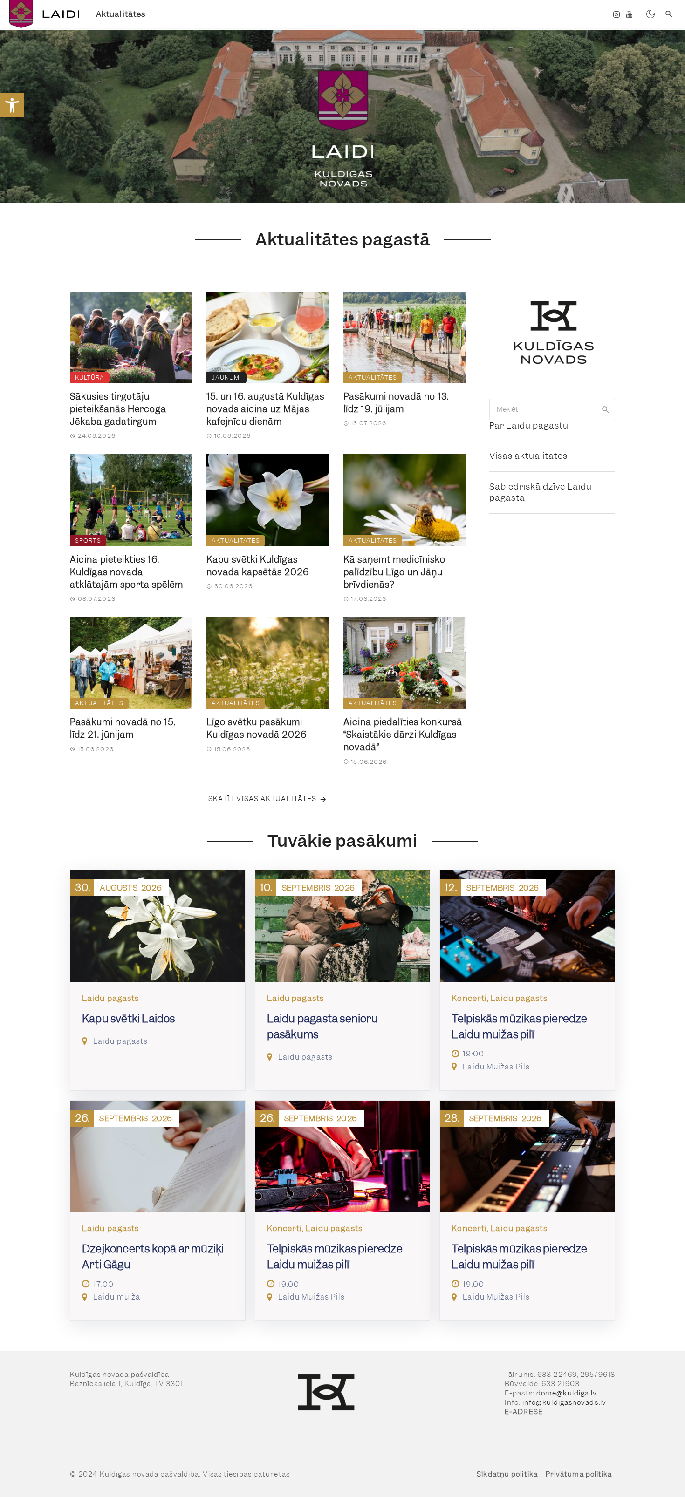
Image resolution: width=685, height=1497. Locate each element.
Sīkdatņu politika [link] (507, 1474)
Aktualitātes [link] (120, 14)
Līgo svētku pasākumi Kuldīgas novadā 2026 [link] (256, 728)
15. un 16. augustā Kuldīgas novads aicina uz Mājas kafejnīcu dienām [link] (265, 409)
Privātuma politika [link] (579, 1474)
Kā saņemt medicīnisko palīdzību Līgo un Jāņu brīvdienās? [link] (394, 572)
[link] (12, 105)
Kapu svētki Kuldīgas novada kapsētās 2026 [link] (257, 566)
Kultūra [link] (89, 377)
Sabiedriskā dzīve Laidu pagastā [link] (540, 492)
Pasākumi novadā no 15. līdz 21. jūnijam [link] (123, 728)
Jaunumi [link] (226, 377)
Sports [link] (88, 540)
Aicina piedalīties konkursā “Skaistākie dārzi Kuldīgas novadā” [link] (402, 734)
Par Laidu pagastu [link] (529, 425)
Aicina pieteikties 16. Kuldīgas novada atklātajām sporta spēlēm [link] (126, 572)
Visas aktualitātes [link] (528, 456)
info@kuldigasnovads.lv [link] (564, 1402)
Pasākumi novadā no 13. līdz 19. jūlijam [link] (396, 403)
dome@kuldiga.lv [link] (566, 1393)
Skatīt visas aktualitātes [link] (262, 798)
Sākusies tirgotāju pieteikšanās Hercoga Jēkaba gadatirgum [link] (118, 409)
